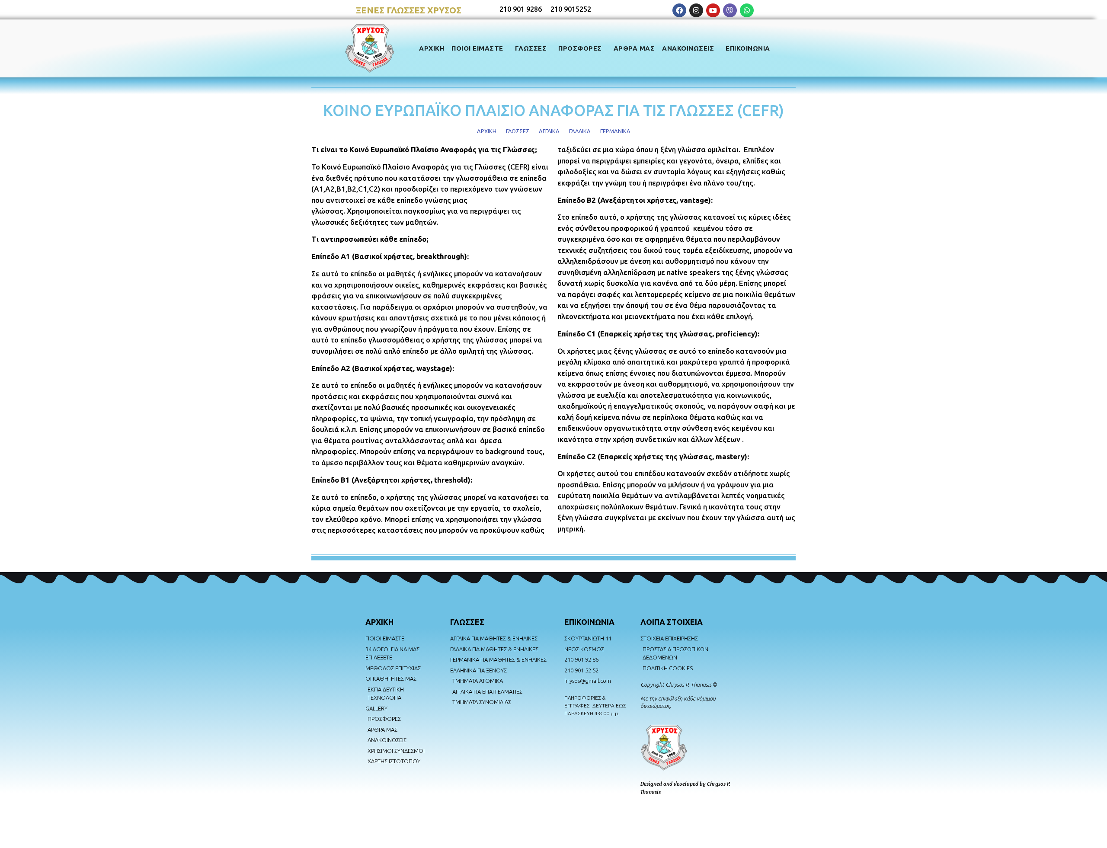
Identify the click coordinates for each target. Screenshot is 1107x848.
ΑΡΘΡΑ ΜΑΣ (634, 48)
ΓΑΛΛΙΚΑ (580, 131)
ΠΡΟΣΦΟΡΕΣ (580, 48)
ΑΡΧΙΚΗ (431, 48)
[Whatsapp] (747, 10)
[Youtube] (713, 10)
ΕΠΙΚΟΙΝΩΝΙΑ (748, 48)
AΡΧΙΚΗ (379, 622)
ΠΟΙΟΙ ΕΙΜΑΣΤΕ (477, 48)
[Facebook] (679, 10)
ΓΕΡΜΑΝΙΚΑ (615, 131)
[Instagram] (696, 10)
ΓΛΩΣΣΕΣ (531, 48)
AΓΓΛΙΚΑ (549, 131)
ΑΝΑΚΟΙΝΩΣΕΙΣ (688, 48)
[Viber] (730, 10)
